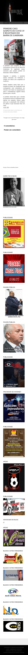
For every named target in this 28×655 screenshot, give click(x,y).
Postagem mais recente (8, 117)
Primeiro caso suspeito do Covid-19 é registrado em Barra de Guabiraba (13, 32)
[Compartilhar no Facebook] (8, 107)
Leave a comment (13, 111)
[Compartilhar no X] (6, 107)
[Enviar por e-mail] (4, 107)
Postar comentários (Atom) (12, 167)
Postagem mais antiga (19, 117)
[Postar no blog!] (5, 107)
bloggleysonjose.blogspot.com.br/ (14, 652)
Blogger (19, 649)
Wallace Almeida (16, 650)
